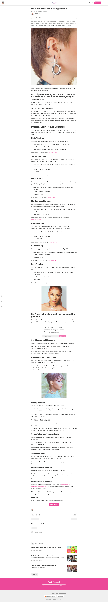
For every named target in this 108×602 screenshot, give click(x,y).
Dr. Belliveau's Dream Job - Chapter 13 (42, 556)
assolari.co (51, 282)
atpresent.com (53, 242)
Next (73, 519)
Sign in (104, 2)
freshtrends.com (53, 260)
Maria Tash (51, 197)
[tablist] (36, 528)
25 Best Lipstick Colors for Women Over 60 (43, 565)
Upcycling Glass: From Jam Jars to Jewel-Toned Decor (42, 548)
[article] (54, 550)
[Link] (29, 97)
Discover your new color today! (38, 567)
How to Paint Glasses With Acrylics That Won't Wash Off (47, 547)
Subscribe (97, 2)
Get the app (60, 596)
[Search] (90, 3)
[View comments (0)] (37, 18)
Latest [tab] (36, 543)
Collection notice (62, 593)
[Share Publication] (92, 3)
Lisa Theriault (37, 13)
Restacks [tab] (39, 527)
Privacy (53, 593)
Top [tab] (32, 543)
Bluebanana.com (36, 219)
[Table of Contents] (1, 301)
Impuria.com (52, 175)
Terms (57, 593)
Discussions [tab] (40, 543)
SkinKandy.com (52, 152)
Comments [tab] (34, 527)
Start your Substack (50, 596)
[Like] (32, 570)
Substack (48, 599)
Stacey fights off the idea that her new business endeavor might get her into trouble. (47, 558)
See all (33, 574)
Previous (36, 519)
